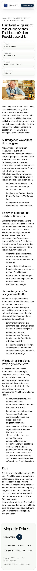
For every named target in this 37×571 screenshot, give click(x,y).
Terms (22, 564)
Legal (27, 564)
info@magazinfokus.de (15, 550)
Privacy (15, 564)
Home (4, 18)
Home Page (10, 545)
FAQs (29, 545)
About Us (7, 564)
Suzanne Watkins (10, 46)
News (9, 18)
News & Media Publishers (21, 18)
